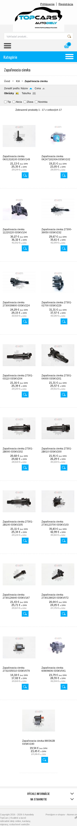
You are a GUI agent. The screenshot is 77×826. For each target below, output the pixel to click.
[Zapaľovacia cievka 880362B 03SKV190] (38, 737)
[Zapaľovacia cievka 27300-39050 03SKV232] (57, 226)
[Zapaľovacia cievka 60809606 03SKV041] (57, 664)
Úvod (7, 81)
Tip (9, 101)
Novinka (42, 101)
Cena (38, 88)
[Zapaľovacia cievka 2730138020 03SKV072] (57, 591)
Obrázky (9, 93)
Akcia (19, 101)
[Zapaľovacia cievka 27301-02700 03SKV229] (57, 299)
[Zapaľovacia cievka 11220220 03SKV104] (19, 226)
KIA (18, 81)
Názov (24, 88)
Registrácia (66, 4)
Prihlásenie (47, 4)
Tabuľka (26, 93)
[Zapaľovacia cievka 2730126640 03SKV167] (19, 591)
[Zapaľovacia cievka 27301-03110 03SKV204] (19, 372)
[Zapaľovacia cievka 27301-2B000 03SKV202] (19, 445)
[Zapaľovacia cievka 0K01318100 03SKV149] (19, 153)
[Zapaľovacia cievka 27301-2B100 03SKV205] (19, 518)
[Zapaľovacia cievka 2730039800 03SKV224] (19, 299)
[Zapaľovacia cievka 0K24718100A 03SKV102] (57, 153)
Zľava (30, 101)
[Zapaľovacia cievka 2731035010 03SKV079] (19, 664)
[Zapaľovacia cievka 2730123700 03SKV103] (57, 518)
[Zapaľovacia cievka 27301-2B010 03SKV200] (57, 445)
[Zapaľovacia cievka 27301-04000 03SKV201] (57, 372)
